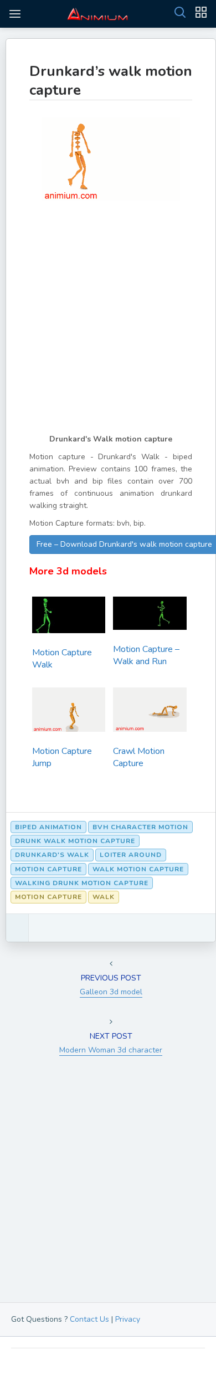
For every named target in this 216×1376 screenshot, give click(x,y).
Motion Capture (48, 896)
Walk (103, 896)
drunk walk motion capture (75, 840)
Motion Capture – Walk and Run (146, 655)
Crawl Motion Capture (138, 757)
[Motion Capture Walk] (68, 618)
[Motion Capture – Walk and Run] (149, 616)
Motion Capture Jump (62, 757)
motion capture (48, 869)
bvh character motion (140, 827)
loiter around (131, 854)
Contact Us (89, 1319)
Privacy (127, 1319)
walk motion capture (138, 869)
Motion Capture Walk (62, 658)
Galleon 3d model (111, 992)
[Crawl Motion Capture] (149, 712)
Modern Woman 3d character (110, 1050)
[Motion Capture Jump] (68, 712)
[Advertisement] (108, 325)
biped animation (48, 827)
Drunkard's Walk (52, 854)
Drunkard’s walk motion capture (110, 80)
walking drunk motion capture (81, 883)
